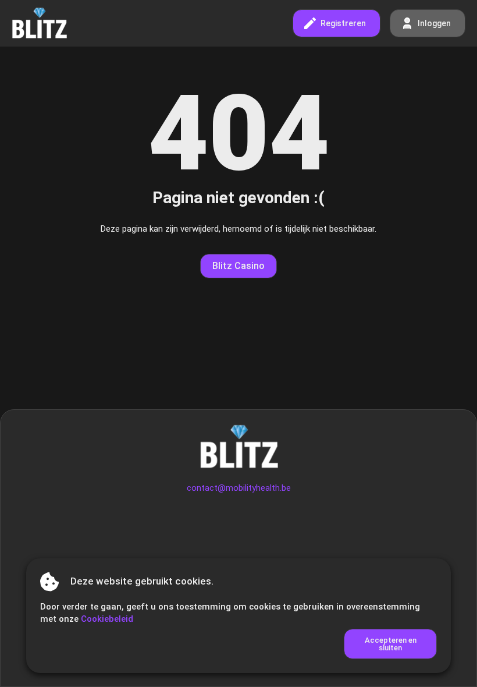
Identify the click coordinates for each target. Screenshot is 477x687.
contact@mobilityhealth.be (239, 488)
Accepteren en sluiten (391, 644)
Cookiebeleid (107, 619)
